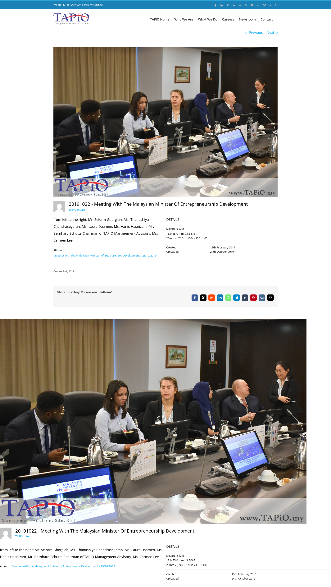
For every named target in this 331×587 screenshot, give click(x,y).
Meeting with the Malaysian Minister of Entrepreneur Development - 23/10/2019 (104, 255)
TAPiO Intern (77, 209)
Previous (256, 32)
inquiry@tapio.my (93, 4)
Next (270, 32)
